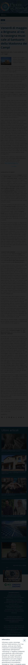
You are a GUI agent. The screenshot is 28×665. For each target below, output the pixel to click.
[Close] (24, 640)
